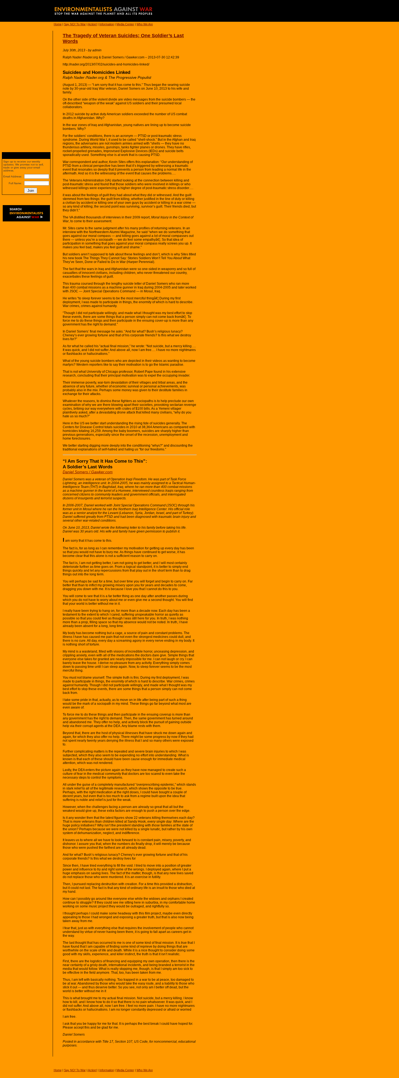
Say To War (75, 24)
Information (106, 24)
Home (58, 24)
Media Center (125, 24)
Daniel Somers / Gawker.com (88, 472)
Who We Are (145, 24)
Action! (92, 24)
